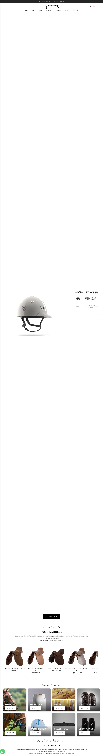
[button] (6, 661)
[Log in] (90, 6)
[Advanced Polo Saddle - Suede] (57, 656)
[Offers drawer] (94, 6)
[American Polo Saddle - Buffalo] (36, 656)
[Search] (87, 6)
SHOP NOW (51, 477)
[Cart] (97, 6)
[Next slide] (99, 315)
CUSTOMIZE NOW (51, 616)
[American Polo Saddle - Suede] (15, 656)
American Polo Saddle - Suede (15, 668)
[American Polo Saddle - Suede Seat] (77, 656)
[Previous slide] (4, 315)
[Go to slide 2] (51, 16)
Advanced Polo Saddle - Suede (57, 668)
